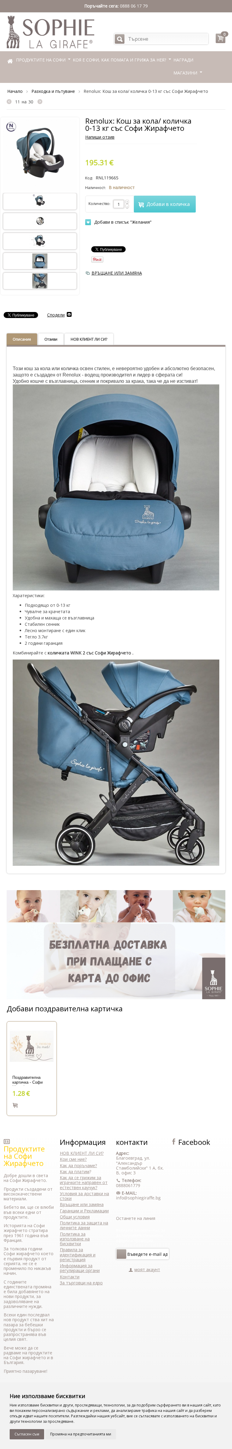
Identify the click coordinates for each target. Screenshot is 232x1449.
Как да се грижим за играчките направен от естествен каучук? (84, 1182)
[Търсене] (119, 39)
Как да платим (74, 1171)
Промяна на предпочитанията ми (80, 1434)
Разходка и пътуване (53, 91)
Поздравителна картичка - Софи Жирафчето (27, 1080)
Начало (15, 91)
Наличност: (95, 187)
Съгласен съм (26, 1434)
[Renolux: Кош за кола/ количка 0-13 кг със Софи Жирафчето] (40, 156)
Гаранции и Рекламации (84, 1211)
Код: (89, 178)
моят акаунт (147, 1269)
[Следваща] (39, 102)
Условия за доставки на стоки (84, 1196)
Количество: (99, 203)
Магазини (185, 73)
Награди (183, 60)
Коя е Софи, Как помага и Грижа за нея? (119, 60)
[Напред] (121, 1254)
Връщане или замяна (82, 1204)
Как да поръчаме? (78, 1165)
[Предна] (10, 102)
